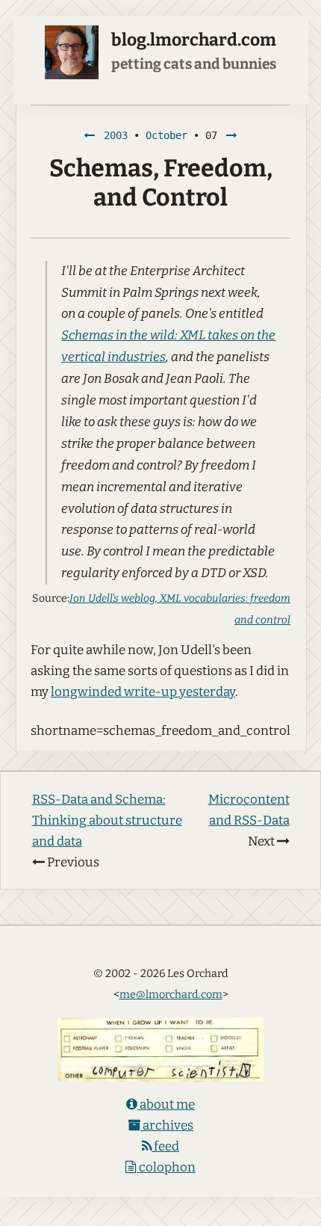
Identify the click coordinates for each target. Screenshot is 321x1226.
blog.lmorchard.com (193, 40)
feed (165, 1146)
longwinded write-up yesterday (143, 692)
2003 (116, 135)
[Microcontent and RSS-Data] (231, 135)
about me (166, 1104)
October (166, 135)
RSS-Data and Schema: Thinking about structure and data (107, 820)
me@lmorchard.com (170, 994)
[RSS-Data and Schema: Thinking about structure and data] (89, 135)
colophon (166, 1167)
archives (166, 1125)
